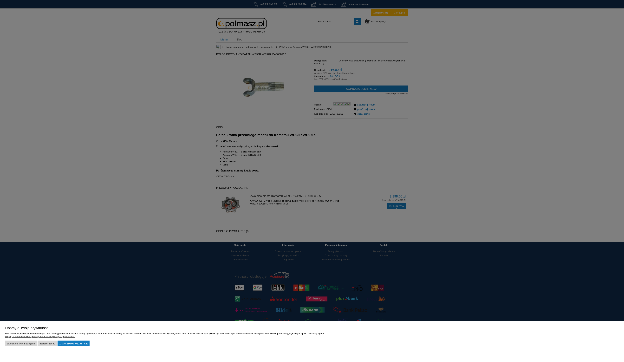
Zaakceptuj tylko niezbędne (21, 343)
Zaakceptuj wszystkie (73, 343)
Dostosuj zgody (47, 343)
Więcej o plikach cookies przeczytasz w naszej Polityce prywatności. (40, 336)
